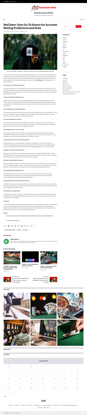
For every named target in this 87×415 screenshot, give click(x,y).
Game (64, 43)
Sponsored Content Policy (69, 93)
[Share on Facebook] (8, 226)
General (64, 47)
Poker (64, 57)
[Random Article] (81, 19)
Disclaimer (65, 82)
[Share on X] (12, 226)
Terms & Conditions (67, 88)
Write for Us (65, 84)
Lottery (64, 53)
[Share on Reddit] (25, 226)
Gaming (64, 45)
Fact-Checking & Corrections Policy (71, 91)
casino (64, 39)
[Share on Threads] (31, 226)
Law (64, 49)
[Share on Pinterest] (22, 226)
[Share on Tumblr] (28, 226)
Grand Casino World (43, 13)
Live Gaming (66, 51)
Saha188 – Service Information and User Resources (30, 265)
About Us (65, 80)
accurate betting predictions (9, 229)
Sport (64, 61)
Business (65, 37)
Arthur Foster (8, 31)
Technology (65, 65)
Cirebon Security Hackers (13, 220)
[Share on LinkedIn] (15, 226)
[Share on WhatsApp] (18, 226)
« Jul (5, 396)
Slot (64, 59)
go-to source (25, 229)
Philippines (65, 55)
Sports (64, 63)
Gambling (65, 41)
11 (20, 379)
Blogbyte (18, 412)
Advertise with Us (67, 86)
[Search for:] (68, 26)
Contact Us (65, 78)
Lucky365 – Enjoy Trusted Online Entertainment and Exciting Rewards (10, 268)
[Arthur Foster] (6, 241)
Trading (64, 67)
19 (31, 383)
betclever (19, 229)
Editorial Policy (66, 90)
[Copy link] (35, 226)
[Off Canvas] (4, 19)
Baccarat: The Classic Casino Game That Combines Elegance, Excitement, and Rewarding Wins (30, 215)
